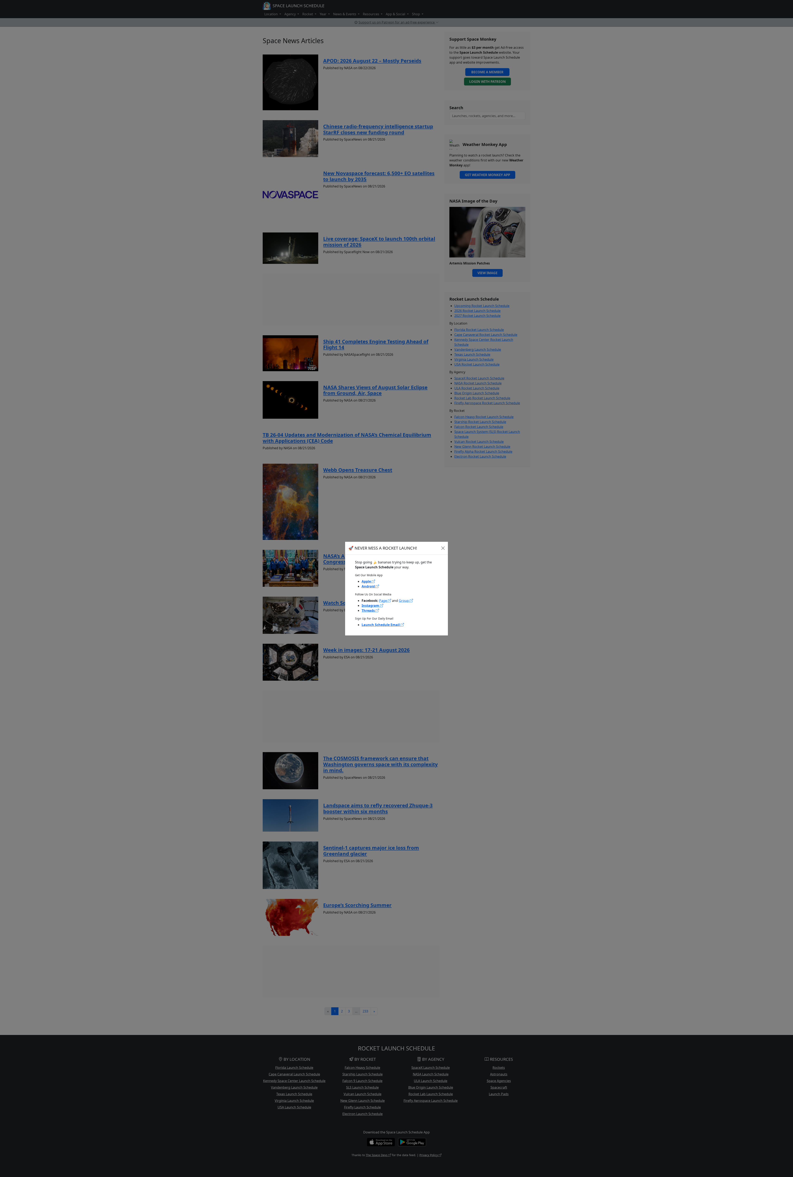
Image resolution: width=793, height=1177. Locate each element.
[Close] (443, 548)
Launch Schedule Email (381, 624)
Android (369, 586)
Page (383, 600)
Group (404, 600)
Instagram (371, 605)
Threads (369, 610)
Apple (367, 581)
